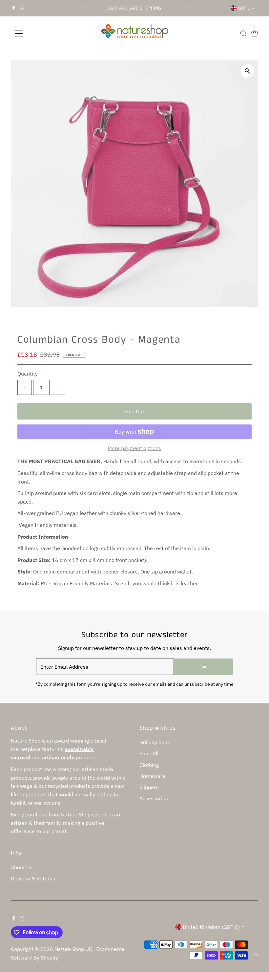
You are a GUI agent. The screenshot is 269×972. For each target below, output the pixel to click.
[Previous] (82, 8)
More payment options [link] (134, 448)
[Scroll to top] (255, 954)
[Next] (186, 8)
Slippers (148, 787)
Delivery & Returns (33, 878)
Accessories (153, 798)
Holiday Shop (154, 742)
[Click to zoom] (247, 71)
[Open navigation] (40, 33)
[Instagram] (22, 8)
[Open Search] (243, 33)
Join (203, 666)
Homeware (152, 776)
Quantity (27, 373)
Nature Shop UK (73, 949)
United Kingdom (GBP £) (211, 927)
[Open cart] (254, 33)
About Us (21, 867)
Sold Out (134, 411)
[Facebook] (14, 8)
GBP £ (244, 8)
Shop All (148, 753)
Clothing (149, 765)
